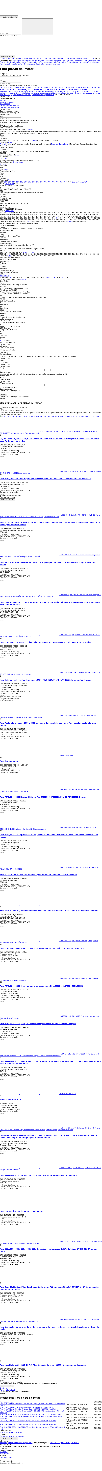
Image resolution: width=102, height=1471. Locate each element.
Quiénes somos (5, 1436)
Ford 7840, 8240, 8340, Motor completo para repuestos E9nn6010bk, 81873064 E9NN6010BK (42, 986)
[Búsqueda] (37, 26)
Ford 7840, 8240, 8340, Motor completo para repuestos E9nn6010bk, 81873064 (28, 1421)
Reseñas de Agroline (57, 1443)
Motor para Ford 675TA (10, 1099)
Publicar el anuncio (7, 499)
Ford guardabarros (33, 62)
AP (30, 58)
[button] (51, 45)
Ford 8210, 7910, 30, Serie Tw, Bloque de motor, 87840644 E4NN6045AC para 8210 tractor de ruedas (45, 479)
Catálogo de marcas (72, 1443)
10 (7, 1390)
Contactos (20, 1436)
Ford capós (22, 62)
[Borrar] (1, 80)
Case (33, 58)
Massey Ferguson (76, 58)
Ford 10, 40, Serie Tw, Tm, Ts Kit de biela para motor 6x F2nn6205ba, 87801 (27, 1407)
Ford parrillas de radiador (9, 62)
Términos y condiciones (8, 1443)
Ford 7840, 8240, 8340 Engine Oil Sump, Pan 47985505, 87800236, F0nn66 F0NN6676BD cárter (43, 797)
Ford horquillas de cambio (90, 60)
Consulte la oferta (7, 1386)
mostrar (3, 395)
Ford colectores (93, 62)
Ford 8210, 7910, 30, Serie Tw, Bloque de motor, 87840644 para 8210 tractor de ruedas (30, 1414)
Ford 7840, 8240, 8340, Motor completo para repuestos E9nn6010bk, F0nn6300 (28, 1424)
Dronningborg (51, 58)
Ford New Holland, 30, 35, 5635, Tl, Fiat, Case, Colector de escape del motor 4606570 (38, 1175)
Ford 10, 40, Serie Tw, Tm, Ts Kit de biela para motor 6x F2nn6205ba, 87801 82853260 (38, 875)
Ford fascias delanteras (48, 60)
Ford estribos (61, 62)
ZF (93, 58)
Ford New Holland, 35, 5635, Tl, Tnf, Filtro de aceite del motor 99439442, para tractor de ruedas (43, 1365)
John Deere (65, 58)
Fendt (58, 58)
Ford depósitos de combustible (31, 64)
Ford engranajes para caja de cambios (26, 60)
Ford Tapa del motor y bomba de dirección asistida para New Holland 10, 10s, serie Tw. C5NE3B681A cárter (49, 911)
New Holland (87, 58)
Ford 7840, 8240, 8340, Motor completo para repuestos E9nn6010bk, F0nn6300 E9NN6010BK (42, 948)
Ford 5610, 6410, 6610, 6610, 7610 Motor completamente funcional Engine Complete (38, 1024)
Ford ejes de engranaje (48, 62)
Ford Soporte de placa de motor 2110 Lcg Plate (21, 1211)
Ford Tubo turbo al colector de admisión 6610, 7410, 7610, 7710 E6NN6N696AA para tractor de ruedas (46, 680)
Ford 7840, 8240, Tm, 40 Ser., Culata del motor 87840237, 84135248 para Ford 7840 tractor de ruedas (45, 642)
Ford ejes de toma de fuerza (10, 64)
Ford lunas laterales (74, 60)
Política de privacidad (24, 1443)
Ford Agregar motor (9, 761)
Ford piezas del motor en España (11, 1432)
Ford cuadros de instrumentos (77, 62)
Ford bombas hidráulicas (51, 64)
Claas (44, 58)
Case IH (38, 58)
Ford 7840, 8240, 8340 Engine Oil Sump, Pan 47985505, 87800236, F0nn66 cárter (29, 1409)
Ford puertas (61, 60)
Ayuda (13, 1436)
